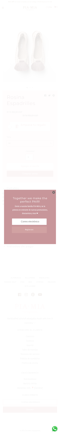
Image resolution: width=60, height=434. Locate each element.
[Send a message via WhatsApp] (55, 429)
